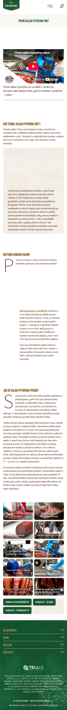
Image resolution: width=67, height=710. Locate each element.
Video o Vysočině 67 (17, 602)
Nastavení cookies (17, 705)
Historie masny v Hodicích (33, 311)
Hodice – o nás (44, 602)
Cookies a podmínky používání (44, 705)
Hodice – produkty (17, 610)
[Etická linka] (33, 668)
